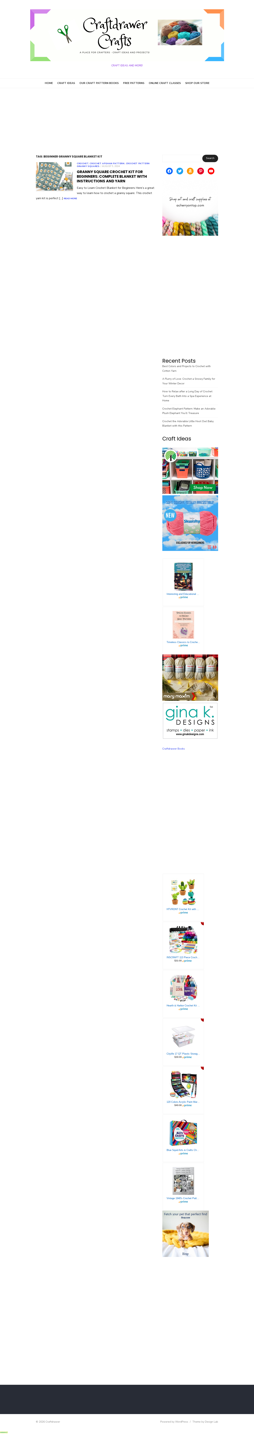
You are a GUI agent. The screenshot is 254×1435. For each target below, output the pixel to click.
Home (49, 83)
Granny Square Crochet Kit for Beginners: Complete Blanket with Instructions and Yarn (112, 176)
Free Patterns (133, 83)
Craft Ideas (66, 83)
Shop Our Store (197, 83)
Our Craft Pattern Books (99, 83)
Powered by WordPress (174, 1422)
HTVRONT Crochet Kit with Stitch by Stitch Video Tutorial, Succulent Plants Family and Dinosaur (183, 909)
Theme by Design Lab (205, 1422)
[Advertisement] (127, 121)
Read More (70, 198)
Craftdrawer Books (173, 748)
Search (210, 158)
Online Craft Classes (165, 83)
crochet (82, 163)
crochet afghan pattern (107, 163)
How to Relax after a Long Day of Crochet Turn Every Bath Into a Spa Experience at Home (187, 396)
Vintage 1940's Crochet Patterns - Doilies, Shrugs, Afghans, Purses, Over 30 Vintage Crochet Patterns (183, 1198)
